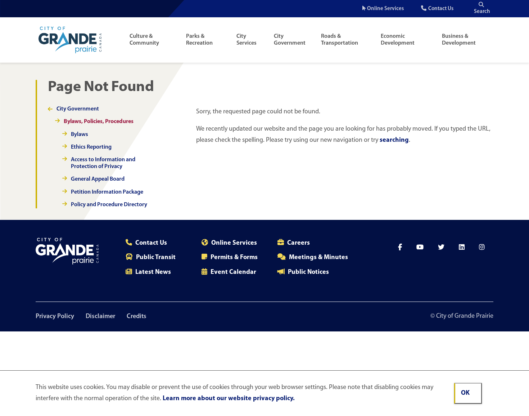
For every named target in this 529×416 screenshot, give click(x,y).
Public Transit (156, 257)
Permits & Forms (234, 257)
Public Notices (308, 272)
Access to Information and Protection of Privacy (103, 163)
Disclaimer (100, 316)
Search (482, 11)
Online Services (385, 9)
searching (394, 140)
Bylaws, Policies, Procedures (99, 122)
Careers (298, 243)
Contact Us (440, 9)
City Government (290, 39)
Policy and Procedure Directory (109, 205)
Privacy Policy (55, 316)
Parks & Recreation (199, 39)
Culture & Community (144, 39)
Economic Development (398, 39)
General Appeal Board (98, 179)
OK (465, 393)
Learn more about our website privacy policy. (229, 398)
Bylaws (79, 134)
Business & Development (459, 39)
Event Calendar (233, 272)
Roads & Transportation (339, 39)
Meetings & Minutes (318, 257)
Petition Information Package (107, 192)
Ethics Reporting (91, 147)
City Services (246, 39)
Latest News (153, 272)
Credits (136, 316)
